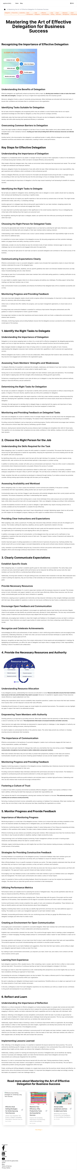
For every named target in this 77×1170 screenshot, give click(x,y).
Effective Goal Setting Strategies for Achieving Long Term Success (11, 1110)
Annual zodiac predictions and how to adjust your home (60, 1109)
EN (73, 3)
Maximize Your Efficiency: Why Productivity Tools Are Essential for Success (36, 1111)
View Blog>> (38, 1129)
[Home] (5, 9)
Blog (21, 3)
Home (16, 3)
